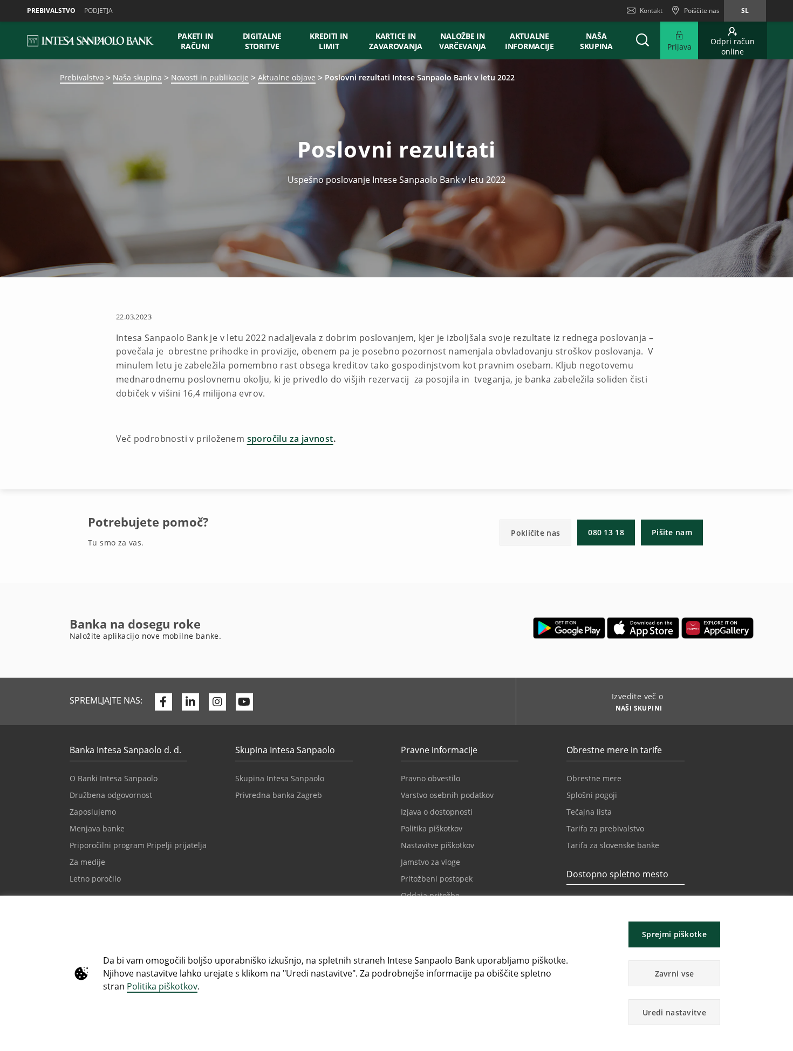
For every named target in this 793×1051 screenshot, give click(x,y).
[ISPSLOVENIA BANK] (91, 40)
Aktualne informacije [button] (529, 41)
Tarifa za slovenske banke (612, 845)
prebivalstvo (51, 10)
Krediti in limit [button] (329, 41)
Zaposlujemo (93, 812)
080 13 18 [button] (606, 532)
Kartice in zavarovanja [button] (395, 41)
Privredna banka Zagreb (278, 795)
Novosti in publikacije (210, 77)
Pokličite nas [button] (535, 533)
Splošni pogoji (591, 795)
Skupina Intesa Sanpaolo (279, 778)
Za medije (87, 862)
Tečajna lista (589, 812)
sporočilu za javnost (290, 439)
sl (745, 10)
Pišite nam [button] (672, 532)
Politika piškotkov (162, 986)
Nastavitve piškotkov (437, 845)
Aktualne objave (287, 77)
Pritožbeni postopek (437, 878)
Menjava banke (97, 828)
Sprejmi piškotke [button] (674, 934)
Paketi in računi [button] (195, 41)
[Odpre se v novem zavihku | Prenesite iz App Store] (643, 628)
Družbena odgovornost (111, 795)
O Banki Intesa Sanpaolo (114, 778)
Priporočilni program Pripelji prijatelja (138, 845)
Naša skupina (137, 77)
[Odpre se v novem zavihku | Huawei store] (717, 628)
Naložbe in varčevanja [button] (462, 41)
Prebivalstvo (82, 77)
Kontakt (651, 10)
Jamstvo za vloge (430, 862)
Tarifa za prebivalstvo (605, 828)
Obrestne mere (593, 778)
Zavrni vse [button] (674, 973)
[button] (780, 909)
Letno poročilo (95, 878)
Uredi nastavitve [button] (674, 1012)
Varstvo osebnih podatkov (447, 795)
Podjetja (98, 10)
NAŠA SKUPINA (596, 41)
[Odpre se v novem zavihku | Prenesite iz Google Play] (569, 628)
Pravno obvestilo (430, 778)
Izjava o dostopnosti (437, 812)
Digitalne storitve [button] (262, 41)
